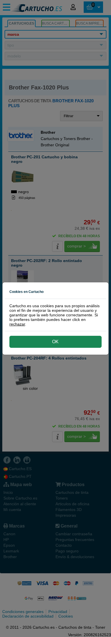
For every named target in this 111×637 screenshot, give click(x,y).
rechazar (17, 324)
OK (55, 341)
